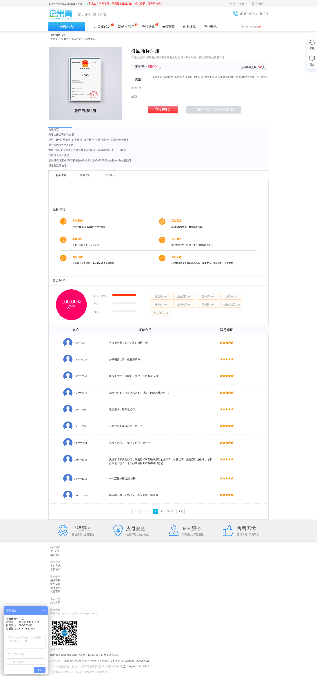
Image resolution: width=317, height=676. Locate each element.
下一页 (170, 511)
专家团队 (169, 27)
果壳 (87, 660)
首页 (52, 39)
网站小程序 (126, 27)
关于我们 (55, 551)
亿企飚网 (102, 660)
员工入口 (55, 602)
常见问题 (55, 584)
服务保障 (85, 175)
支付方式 (55, 565)
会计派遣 (148, 27)
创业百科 (55, 580)
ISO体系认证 (142, 660)
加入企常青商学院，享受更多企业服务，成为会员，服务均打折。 (126, 3)
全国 (134, 96)
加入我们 (55, 554)
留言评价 (110, 175)
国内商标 (90, 39)
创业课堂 (189, 27)
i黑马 (81, 660)
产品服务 (63, 39)
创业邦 (74, 660)
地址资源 (55, 587)
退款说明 (55, 569)
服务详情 (61, 175)
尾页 (180, 511)
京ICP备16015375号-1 (136, 666)
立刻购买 (163, 109)
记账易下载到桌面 (109, 655)
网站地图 (55, 655)
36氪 (66, 660)
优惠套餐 (55, 591)
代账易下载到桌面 (87, 655)
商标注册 (129, 660)
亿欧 (93, 660)
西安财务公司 (115, 660)
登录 (232, 3)
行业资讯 (210, 27)
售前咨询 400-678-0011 (213, 109)
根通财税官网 (69, 655)
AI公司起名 (102, 27)
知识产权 (77, 39)
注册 (241, 3)
